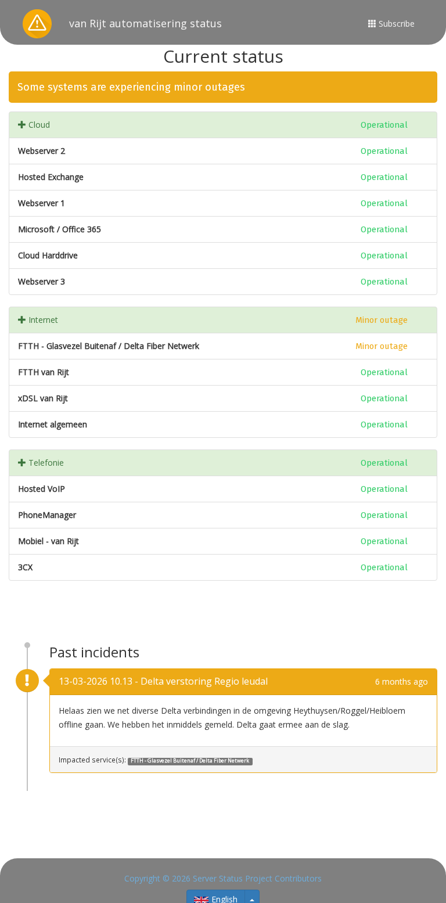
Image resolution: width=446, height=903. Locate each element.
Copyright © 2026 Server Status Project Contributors (223, 878)
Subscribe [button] (395, 23)
